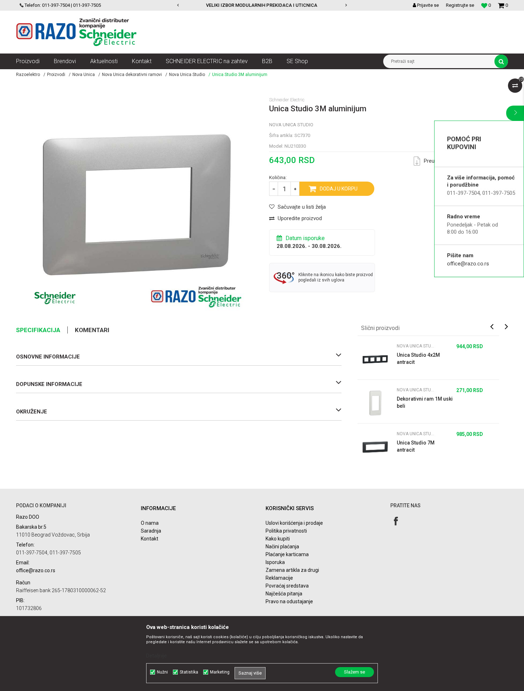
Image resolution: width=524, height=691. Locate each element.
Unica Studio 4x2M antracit (418, 358)
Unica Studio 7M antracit (416, 446)
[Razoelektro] (76, 32)
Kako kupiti (278, 539)
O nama (150, 523)
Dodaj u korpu (339, 189)
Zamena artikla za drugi (292, 570)
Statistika (189, 672)
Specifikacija (38, 330)
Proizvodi (56, 74)
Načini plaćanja (282, 546)
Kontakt (149, 539)
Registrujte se (460, 5)
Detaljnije (156, 655)
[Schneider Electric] (55, 298)
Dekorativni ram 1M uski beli (425, 402)
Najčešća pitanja (284, 593)
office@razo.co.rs (468, 263)
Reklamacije (279, 578)
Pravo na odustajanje (289, 601)
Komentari (92, 330)
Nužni (162, 672)
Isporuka (275, 562)
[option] (323, 5)
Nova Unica (83, 74)
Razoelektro (28, 74)
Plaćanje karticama (287, 554)
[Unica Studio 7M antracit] (375, 447)
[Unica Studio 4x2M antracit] (375, 359)
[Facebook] (395, 521)
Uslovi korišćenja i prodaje (294, 523)
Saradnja (151, 531)
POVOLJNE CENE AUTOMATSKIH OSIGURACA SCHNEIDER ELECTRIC (322, 5)
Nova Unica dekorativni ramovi (132, 74)
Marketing (220, 672)
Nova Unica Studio (187, 74)
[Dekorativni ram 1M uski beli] (375, 403)
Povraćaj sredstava (287, 586)
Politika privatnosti (286, 531)
